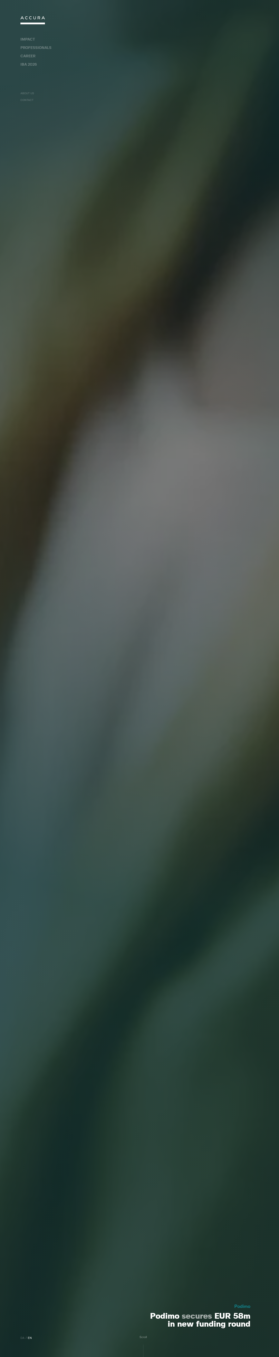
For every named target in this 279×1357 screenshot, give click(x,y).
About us (27, 93)
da (22, 1338)
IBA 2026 (28, 64)
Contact (26, 100)
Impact (27, 39)
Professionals (35, 48)
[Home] (32, 21)
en (30, 1338)
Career (28, 56)
